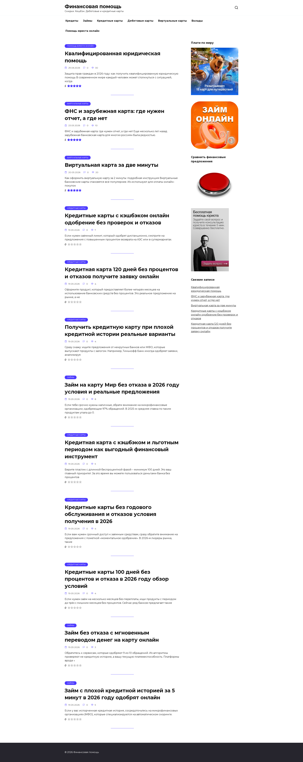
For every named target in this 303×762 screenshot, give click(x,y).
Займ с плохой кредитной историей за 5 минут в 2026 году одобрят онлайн (120, 694)
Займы (87, 20)
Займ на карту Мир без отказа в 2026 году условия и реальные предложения (122, 388)
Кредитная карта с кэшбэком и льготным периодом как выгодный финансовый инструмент (121, 449)
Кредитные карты (110, 20)
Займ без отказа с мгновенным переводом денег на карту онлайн (112, 636)
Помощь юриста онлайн (82, 30)
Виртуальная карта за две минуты (111, 165)
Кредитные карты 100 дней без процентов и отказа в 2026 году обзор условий (117, 579)
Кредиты (71, 20)
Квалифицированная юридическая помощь (112, 57)
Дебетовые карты (140, 20)
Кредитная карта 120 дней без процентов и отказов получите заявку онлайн (121, 273)
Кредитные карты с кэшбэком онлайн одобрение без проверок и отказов (117, 219)
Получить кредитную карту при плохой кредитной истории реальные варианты (120, 330)
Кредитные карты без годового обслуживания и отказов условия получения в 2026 (110, 514)
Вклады (197, 20)
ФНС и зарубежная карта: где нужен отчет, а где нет (114, 114)
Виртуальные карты (172, 20)
